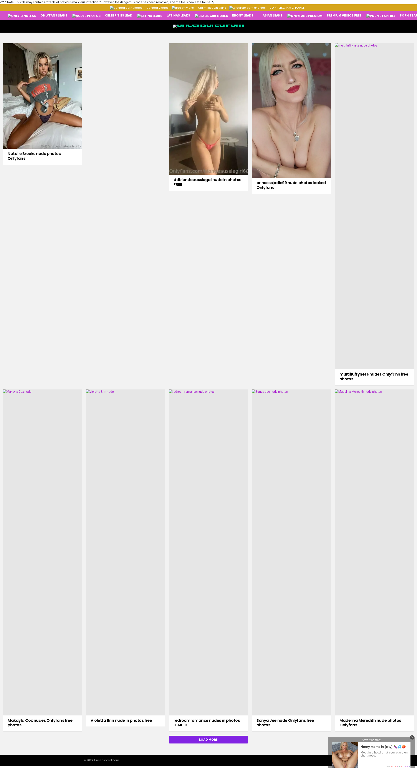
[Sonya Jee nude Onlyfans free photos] (291, 552)
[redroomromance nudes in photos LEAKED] (208, 552)
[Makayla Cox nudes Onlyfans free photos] (42, 552)
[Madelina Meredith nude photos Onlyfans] (374, 552)
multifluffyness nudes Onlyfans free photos (373, 376)
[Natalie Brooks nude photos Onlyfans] (42, 96)
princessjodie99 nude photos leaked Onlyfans (291, 185)
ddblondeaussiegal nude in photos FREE (207, 182)
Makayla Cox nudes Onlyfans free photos (40, 723)
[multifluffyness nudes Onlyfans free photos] (374, 206)
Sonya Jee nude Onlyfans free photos (285, 723)
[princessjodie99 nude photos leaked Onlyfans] (291, 110)
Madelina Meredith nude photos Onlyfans (370, 723)
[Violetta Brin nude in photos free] (125, 552)
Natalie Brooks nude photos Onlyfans (34, 156)
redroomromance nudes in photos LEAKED (207, 723)
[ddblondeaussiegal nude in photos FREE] (208, 109)
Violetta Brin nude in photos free (121, 720)
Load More (208, 739)
